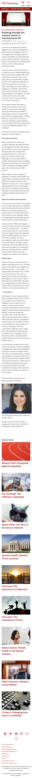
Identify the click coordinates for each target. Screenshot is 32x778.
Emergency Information (8, 761)
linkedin (16, 734)
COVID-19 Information (8, 744)
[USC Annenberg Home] (9, 4)
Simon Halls (23, 41)
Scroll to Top (27, 773)
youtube (5, 734)
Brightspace (5, 754)
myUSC (4, 758)
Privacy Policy (5, 756)
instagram (21, 734)
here (19, 381)
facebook (16, 739)
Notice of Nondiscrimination (9, 763)
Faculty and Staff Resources (9, 751)
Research (5, 9)
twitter (10, 734)
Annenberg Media (7, 747)
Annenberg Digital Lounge (9, 749)
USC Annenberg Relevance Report (13, 30)
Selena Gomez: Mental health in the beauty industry (14, 650)
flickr (27, 734)
